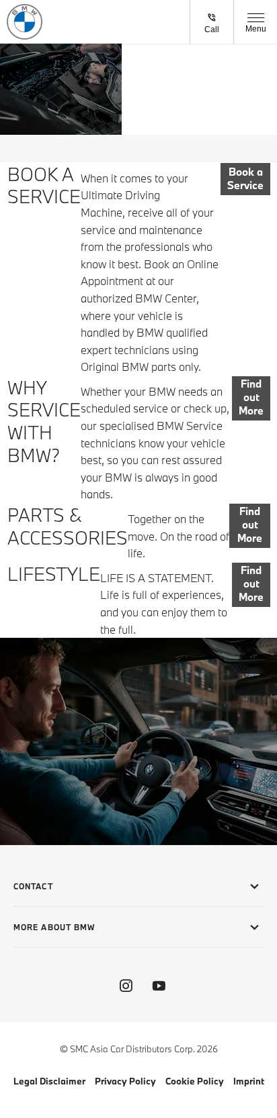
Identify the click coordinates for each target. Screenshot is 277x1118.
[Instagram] (125, 985)
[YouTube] (158, 985)
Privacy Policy (125, 1081)
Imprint (248, 1081)
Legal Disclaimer (49, 1081)
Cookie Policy (194, 1081)
